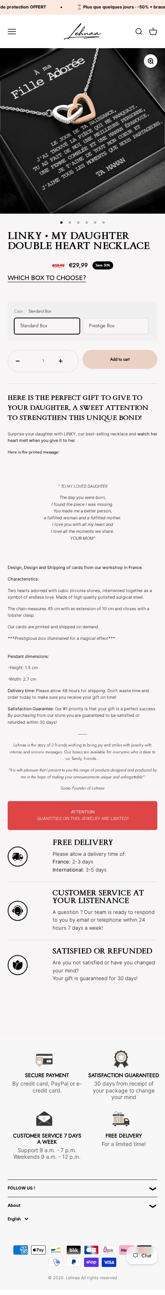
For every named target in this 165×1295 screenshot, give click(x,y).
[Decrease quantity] (21, 361)
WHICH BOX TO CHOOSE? (47, 277)
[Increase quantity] (64, 361)
